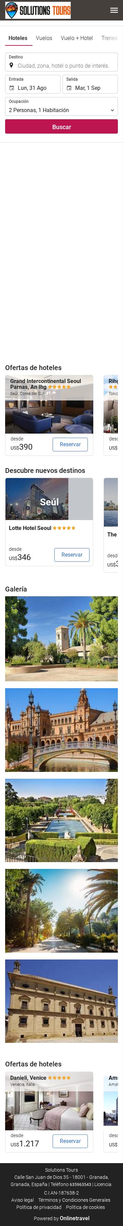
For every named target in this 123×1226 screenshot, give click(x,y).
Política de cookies (85, 1207)
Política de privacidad (39, 1207)
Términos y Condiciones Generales (74, 1200)
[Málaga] (61, 910)
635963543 (80, 1184)
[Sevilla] (61, 730)
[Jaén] (61, 1001)
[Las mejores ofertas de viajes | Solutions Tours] (38, 10)
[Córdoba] (61, 820)
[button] (114, 10)
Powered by (62, 1218)
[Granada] (61, 638)
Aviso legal (22, 1200)
